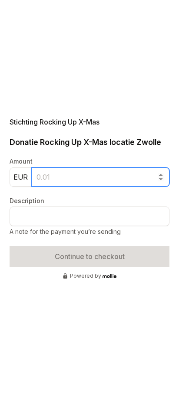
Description (27, 200)
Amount (21, 161)
